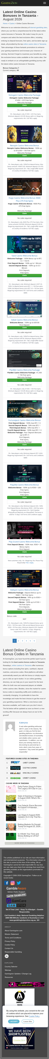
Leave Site (28, 1021)
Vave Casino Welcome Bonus (24, 255)
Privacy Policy (10, 941)
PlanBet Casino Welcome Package (24, 370)
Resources (9, 977)
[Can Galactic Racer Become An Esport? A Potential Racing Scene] (11, 808)
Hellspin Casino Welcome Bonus (24, 590)
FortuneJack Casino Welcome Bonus (24, 420)
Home (5, 23)
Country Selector (11, 966)
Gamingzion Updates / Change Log (18, 974)
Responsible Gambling (13, 952)
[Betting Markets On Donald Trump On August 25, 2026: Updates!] (11, 827)
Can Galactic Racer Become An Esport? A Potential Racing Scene (30, 806)
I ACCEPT (14, 1021)
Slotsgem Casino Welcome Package (24, 95)
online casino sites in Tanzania (34, 44)
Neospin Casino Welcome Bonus (24, 145)
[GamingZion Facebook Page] (6, 883)
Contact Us (9, 948)
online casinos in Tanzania (22, 665)
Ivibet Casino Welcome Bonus (24, 320)
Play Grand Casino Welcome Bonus (24, 541)
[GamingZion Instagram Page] (12, 883)
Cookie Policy (10, 945)
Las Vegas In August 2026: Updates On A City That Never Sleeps (30, 816)
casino (12, 23)
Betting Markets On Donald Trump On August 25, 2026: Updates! (29, 825)
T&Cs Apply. (30, 563)
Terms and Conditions (13, 938)
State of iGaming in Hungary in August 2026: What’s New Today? (30, 797)
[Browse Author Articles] (11, 726)
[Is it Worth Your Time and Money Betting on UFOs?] (11, 836)
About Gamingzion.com (13, 931)
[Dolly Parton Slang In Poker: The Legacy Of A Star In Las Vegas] (11, 789)
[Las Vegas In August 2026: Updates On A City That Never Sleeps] (11, 817)
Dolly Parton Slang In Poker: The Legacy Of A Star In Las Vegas (30, 788)
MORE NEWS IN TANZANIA (24, 843)
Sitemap (8, 970)
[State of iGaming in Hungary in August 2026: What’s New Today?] (11, 798)
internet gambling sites (38, 27)
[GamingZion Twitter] (19, 883)
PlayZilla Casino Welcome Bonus (24, 484)
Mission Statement (12, 934)
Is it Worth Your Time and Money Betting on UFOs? (28, 835)
